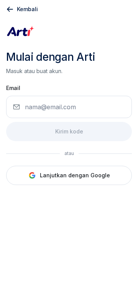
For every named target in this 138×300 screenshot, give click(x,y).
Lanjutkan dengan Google (75, 175)
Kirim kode (69, 131)
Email (13, 88)
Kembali (27, 9)
